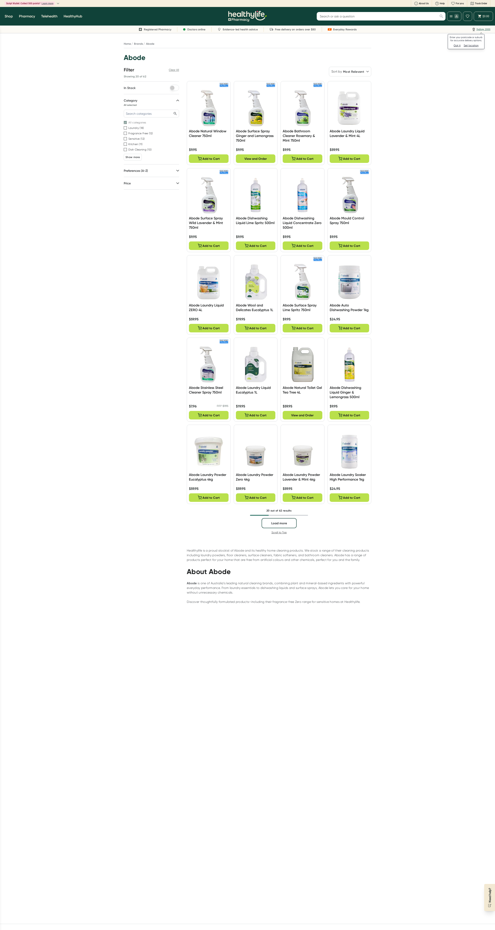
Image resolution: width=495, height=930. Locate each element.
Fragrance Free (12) (140, 133)
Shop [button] (9, 16)
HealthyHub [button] (73, 16)
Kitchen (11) (135, 144)
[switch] (174, 88)
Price (127, 183)
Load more (279, 523)
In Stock (130, 88)
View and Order (255, 159)
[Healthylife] (247, 16)
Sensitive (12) (136, 138)
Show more (132, 157)
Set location (471, 45)
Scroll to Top (279, 532)
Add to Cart (211, 159)
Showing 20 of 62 (135, 76)
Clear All (174, 69)
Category (130, 100)
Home (127, 43)
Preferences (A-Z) (136, 171)
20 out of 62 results (279, 510)
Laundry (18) (136, 127)
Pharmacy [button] (27, 16)
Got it (457, 45)
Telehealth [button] (49, 16)
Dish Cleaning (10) (140, 149)
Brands (138, 43)
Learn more (71, 3)
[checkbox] (125, 122)
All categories (137, 122)
